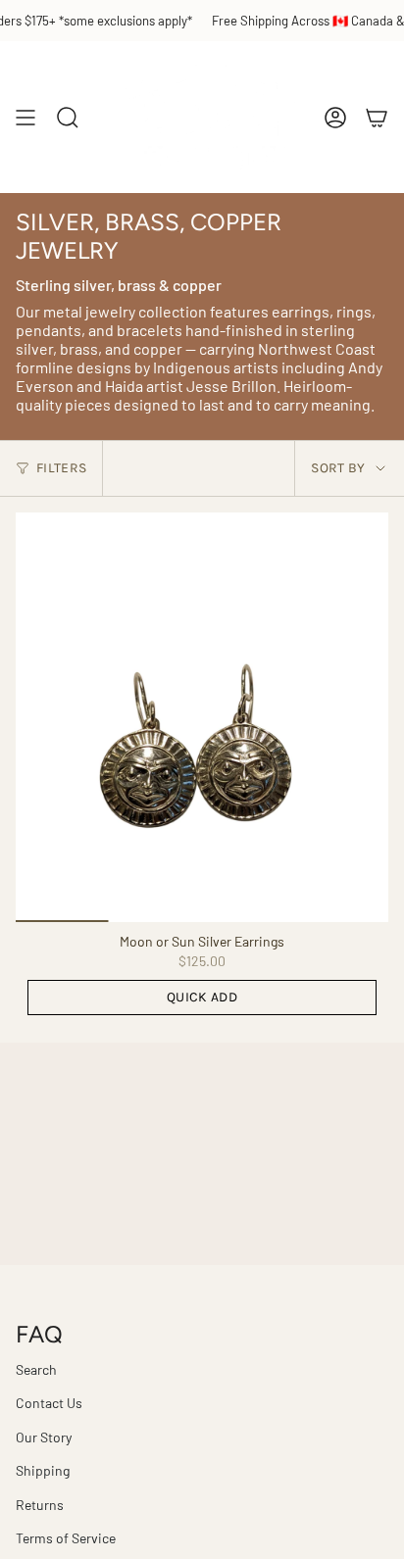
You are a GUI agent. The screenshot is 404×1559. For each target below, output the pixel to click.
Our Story (44, 1437)
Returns (40, 1504)
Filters (61, 468)
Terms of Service (66, 1538)
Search (36, 1369)
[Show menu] (25, 117)
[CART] (376, 117)
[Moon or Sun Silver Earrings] (202, 717)
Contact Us (49, 1402)
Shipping (43, 1470)
